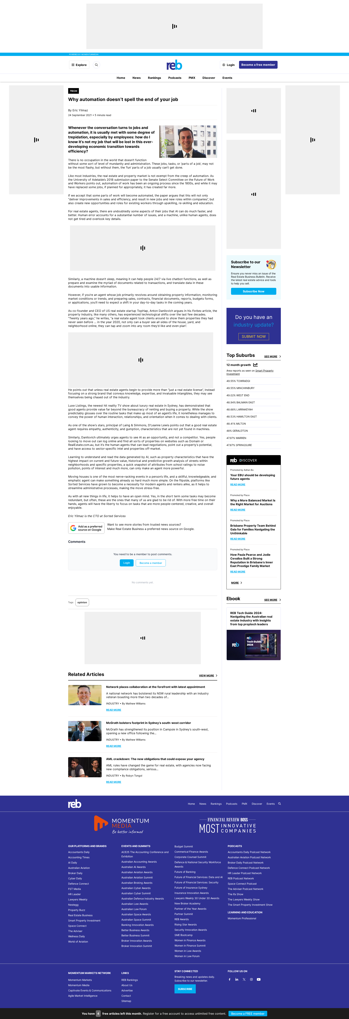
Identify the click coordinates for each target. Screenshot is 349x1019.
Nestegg (73, 904)
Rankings (154, 78)
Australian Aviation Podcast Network (249, 857)
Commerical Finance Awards (191, 851)
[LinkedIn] (237, 979)
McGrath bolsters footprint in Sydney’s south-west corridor (148, 723)
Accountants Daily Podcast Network (249, 852)
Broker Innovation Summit (136, 945)
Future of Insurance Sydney (190, 887)
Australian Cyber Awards (136, 888)
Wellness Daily (76, 936)
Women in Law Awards (187, 950)
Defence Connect (78, 883)
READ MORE (113, 709)
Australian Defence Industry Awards (142, 898)
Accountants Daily (79, 852)
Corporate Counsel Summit (190, 856)
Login (231, 65)
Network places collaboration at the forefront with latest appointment (155, 687)
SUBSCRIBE (185, 988)
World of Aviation (78, 941)
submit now (254, 336)
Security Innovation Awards (190, 929)
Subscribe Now (253, 291)
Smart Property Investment (84, 920)
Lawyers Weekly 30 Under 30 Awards (196, 898)
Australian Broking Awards (136, 882)
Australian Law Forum (134, 909)
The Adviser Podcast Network (245, 888)
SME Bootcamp (183, 935)
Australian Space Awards (136, 914)
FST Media (74, 888)
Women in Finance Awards (189, 940)
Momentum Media (78, 985)
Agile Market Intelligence (82, 995)
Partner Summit (183, 913)
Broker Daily (75, 873)
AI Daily (72, 862)
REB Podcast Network (241, 878)
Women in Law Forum (187, 956)
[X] (244, 979)
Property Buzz (76, 909)
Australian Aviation (79, 867)
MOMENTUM (90, 54)
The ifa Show (235, 894)
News (137, 78)
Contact (126, 995)
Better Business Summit (135, 935)
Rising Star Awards (185, 924)
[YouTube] (258, 979)
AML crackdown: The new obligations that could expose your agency (155, 759)
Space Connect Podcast (242, 883)
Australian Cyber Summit (136, 893)
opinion (82, 602)
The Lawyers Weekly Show (244, 899)
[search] (279, 803)
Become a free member (258, 64)
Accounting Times (78, 857)
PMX (192, 78)
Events (227, 78)
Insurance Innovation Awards (191, 892)
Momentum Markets (80, 979)
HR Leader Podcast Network (245, 873)
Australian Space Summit (136, 919)
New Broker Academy (187, 903)
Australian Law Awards (134, 903)
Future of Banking (185, 871)
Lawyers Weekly (77, 899)
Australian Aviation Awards (137, 872)
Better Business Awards (135, 930)
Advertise (127, 990)
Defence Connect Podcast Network (249, 867)
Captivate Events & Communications (89, 990)
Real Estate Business (80, 915)
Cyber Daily (75, 878)
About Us (126, 985)
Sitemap (126, 1000)
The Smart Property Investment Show (250, 904)
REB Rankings (129, 979)
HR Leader (74, 894)
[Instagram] (251, 979)
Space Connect (77, 925)
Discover (208, 78)
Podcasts (174, 78)
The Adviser (75, 931)
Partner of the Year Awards (190, 908)
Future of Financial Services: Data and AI (198, 877)
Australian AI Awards (133, 866)
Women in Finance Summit (190, 945)
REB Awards (181, 919)
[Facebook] (229, 979)
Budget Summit (183, 846)
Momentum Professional (242, 918)
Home (121, 78)
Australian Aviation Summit (137, 877)
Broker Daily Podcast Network (246, 862)
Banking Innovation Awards (137, 924)
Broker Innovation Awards (136, 940)
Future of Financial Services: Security (196, 882)
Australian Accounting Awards (139, 861)
